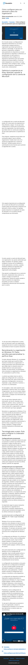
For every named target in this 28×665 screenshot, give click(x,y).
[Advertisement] (14, 93)
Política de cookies (20, 658)
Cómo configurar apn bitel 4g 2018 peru (15, 653)
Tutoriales (12, 22)
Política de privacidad (14, 660)
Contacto (12, 658)
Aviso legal (6, 658)
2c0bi (7, 18)
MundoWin (5, 22)
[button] (20, 3)
